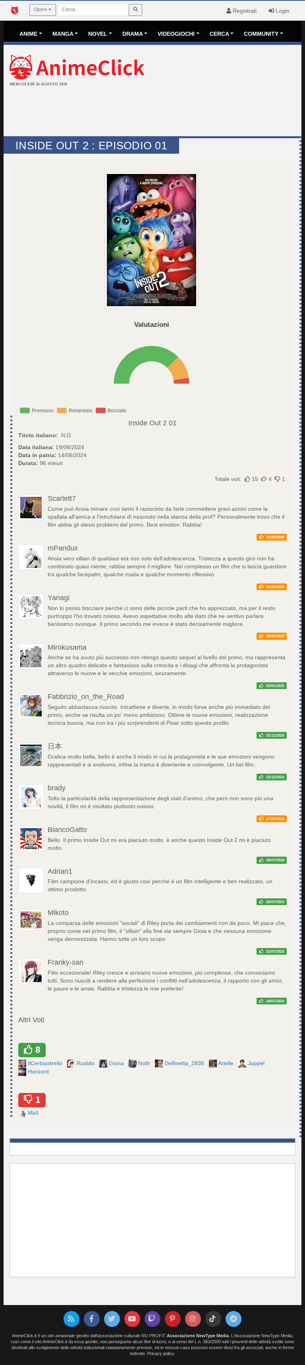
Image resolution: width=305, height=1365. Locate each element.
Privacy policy (160, 1353)
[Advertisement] (152, 112)
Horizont (39, 1071)
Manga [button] (62, 34)
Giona (117, 1063)
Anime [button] (28, 34)
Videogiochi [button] (176, 34)
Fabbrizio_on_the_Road (86, 697)
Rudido (86, 1063)
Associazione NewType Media (198, 1335)
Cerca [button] (219, 34)
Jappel (257, 1063)
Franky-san (65, 962)
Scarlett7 (62, 498)
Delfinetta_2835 (185, 1063)
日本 (55, 746)
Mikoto (58, 913)
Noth (145, 1063)
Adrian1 (60, 871)
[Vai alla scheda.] (151, 240)
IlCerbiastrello (46, 1063)
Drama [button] (132, 34)
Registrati (244, 11)
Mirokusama (67, 647)
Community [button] (261, 34)
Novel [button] (97, 34)
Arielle (226, 1063)
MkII (34, 1113)
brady (57, 788)
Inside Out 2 (147, 423)
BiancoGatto (67, 830)
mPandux (63, 548)
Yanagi (58, 598)
